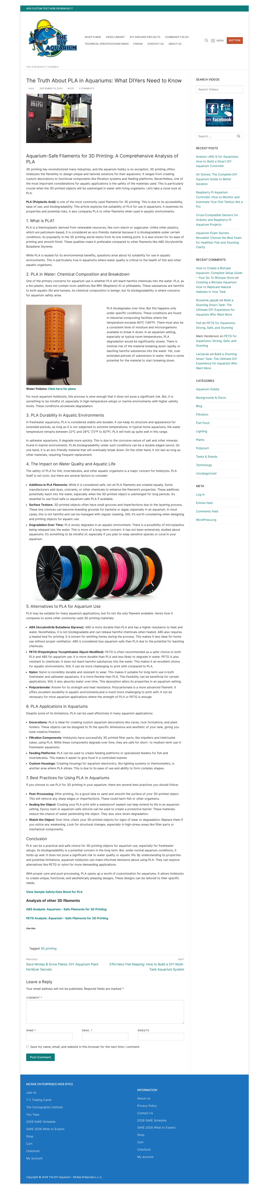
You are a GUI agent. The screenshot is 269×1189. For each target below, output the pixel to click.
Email (87, 1030)
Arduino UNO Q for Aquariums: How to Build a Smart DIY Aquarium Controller (217, 161)
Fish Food (202, 423)
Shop (29, 1136)
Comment (34, 997)
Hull (31, 88)
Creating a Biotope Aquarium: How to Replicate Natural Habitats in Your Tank (216, 287)
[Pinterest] (240, 8)
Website (143, 1030)
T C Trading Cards (39, 1100)
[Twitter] (220, 8)
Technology (204, 465)
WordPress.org (206, 520)
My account (34, 1158)
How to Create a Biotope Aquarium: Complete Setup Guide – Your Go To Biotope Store (219, 272)
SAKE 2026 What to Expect (45, 1129)
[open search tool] (206, 40)
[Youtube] (226, 8)
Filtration (202, 414)
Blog (70, 88)
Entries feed (204, 503)
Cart (29, 1143)
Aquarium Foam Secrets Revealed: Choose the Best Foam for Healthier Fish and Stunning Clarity (219, 240)
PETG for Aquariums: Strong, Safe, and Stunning (216, 340)
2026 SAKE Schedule (40, 1121)
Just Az (31, 1092)
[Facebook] (213, 8)
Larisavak (202, 354)
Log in (200, 494)
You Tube (32, 1114)
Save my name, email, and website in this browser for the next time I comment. (85, 1047)
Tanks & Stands (206, 456)
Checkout (33, 1151)
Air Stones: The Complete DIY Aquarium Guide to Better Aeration (216, 179)
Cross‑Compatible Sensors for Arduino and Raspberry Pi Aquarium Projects (217, 219)
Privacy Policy (147, 1106)
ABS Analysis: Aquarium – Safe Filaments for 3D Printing (66, 909)
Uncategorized (206, 473)
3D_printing (49, 948)
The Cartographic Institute (44, 1107)
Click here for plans (62, 389)
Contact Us (145, 1113)
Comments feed (207, 511)
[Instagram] (233, 8)
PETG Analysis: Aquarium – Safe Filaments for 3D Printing (67, 918)
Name (31, 1030)
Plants (200, 440)
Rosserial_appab (207, 300)
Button (234, 40)
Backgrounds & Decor (211, 397)
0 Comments (86, 88)
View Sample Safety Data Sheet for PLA (54, 892)
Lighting (201, 431)
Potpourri (202, 448)
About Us (143, 1098)
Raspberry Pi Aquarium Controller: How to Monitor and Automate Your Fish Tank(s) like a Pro (219, 199)
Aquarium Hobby (207, 389)
